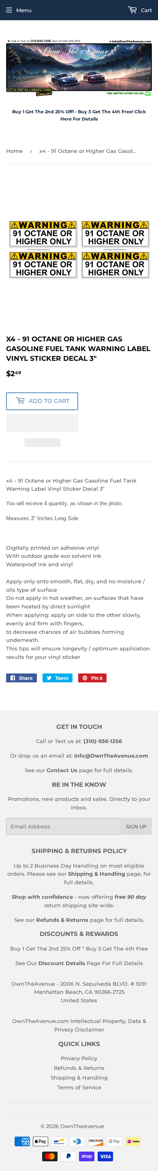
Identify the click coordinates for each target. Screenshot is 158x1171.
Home (14, 151)
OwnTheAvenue (82, 1126)
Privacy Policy (79, 1058)
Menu (24, 10)
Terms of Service (79, 1087)
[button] (42, 423)
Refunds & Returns (79, 1068)
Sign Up (136, 827)
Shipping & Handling (79, 1077)
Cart (145, 10)
